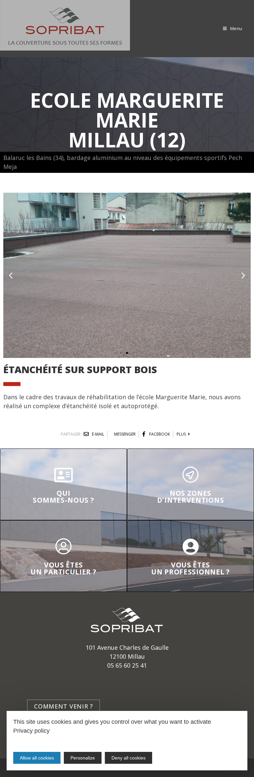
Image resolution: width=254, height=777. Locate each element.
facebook (159, 434)
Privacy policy (31, 730)
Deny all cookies (128, 757)
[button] (121, 353)
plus (182, 434)
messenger (125, 434)
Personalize (82, 757)
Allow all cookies (37, 757)
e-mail (97, 434)
